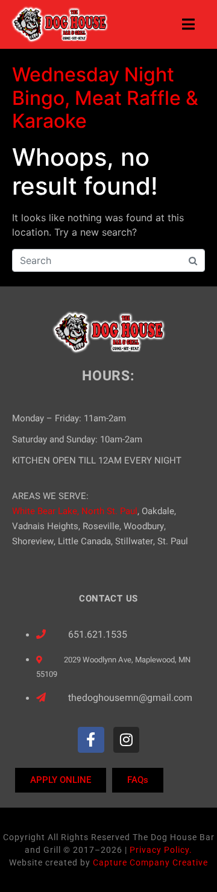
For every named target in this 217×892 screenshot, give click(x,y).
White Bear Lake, (45, 511)
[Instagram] (126, 740)
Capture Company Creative (150, 862)
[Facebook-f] (91, 740)
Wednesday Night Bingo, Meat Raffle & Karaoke (105, 98)
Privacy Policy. (161, 850)
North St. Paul (109, 511)
